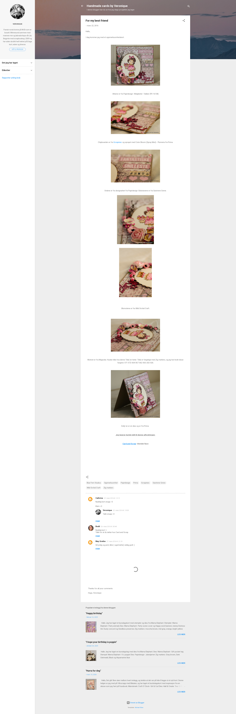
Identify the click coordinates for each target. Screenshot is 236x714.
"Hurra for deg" (93, 670)
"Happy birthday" (94, 613)
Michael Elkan (139, 707)
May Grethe (101, 541)
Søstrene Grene (159, 483)
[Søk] (188, 6)
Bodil (98, 526)
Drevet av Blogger (137, 703)
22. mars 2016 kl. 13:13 (112, 498)
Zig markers (108, 488)
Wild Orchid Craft (93, 488)
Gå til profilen (17, 49)
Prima (135, 483)
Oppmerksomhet (111, 483)
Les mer (181, 634)
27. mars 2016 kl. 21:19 (114, 541)
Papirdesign (125, 483)
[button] (183, 21)
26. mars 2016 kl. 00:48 (109, 526)
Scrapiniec (118, 142)
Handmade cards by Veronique (107, 6)
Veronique (107, 510)
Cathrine (99, 498)
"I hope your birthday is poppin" (101, 642)
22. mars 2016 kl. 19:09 (121, 510)
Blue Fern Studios (94, 483)
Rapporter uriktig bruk (11, 78)
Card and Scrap (129, 444)
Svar (98, 521)
